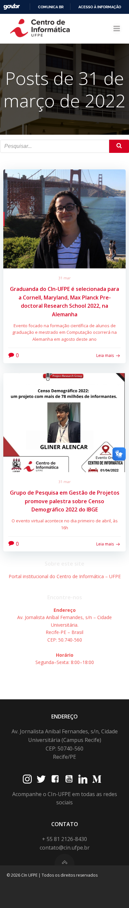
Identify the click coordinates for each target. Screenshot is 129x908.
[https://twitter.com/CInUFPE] (41, 779)
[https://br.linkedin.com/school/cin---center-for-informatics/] (82, 779)
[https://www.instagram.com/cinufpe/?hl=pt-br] (27, 779)
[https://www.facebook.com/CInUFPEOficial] (55, 779)
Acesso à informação (99, 7)
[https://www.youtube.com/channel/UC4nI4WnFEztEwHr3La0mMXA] (68, 779)
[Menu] (116, 28)
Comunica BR (51, 7)
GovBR (11, 7)
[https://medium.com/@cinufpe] (96, 779)
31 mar (65, 277)
